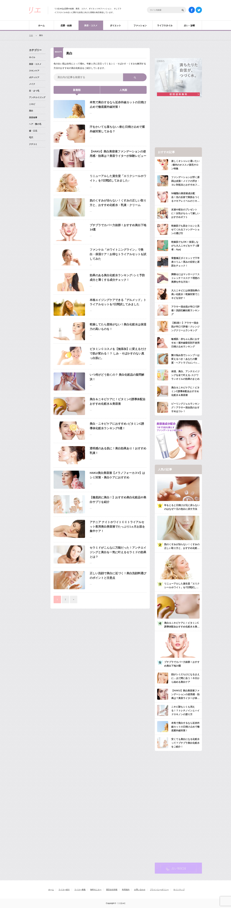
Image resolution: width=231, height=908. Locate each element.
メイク (32, 84)
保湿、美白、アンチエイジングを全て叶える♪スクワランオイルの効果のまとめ (185, 375)
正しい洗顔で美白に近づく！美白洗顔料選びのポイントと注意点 (118, 575)
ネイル (32, 57)
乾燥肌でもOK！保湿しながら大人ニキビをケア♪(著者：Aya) (185, 246)
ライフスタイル (165, 25)
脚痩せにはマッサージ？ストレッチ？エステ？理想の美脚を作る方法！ (185, 278)
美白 (31, 110)
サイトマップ (179, 890)
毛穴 (31, 137)
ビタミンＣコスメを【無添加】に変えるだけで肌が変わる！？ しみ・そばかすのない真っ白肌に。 (118, 353)
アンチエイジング (37, 97)
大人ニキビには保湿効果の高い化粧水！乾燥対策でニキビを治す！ (185, 294)
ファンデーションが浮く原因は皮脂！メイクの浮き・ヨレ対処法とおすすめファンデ (185, 181)
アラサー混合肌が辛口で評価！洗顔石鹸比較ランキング (185, 310)
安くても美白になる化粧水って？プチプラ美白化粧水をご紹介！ (185, 743)
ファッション (140, 25)
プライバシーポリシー (159, 890)
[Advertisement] (178, 122)
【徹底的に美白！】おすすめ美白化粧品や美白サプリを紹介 (118, 499)
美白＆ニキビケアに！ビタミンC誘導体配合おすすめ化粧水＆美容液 (118, 401)
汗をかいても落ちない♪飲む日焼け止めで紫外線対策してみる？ (117, 129)
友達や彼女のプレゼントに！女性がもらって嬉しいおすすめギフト (185, 213)
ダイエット (115, 25)
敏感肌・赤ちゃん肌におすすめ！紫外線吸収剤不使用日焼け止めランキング (185, 343)
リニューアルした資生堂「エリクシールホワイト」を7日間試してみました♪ (118, 178)
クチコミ (33, 144)
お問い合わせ (139, 890)
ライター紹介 (64, 890)
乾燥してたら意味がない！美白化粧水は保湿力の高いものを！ (118, 327)
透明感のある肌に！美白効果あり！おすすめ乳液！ (118, 450)
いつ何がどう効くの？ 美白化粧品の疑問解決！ (117, 377)
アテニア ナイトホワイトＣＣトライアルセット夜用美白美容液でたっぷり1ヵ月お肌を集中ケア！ (117, 526)
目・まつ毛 (34, 91)
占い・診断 (189, 25)
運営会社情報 (111, 890)
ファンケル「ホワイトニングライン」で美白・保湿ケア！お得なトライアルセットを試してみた (118, 254)
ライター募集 (80, 890)
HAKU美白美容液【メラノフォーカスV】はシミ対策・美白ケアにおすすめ (117, 475)
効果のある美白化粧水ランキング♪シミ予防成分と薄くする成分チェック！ (117, 277)
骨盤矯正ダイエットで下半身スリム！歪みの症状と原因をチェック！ (185, 262)
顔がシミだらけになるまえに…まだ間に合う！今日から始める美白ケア (185, 678)
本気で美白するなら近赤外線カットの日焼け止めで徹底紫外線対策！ (118, 104)
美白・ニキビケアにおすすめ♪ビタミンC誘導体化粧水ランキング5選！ (117, 426)
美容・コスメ (90, 25)
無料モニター (96, 890)
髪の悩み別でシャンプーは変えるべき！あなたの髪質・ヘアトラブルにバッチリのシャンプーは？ (185, 359)
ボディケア (34, 77)
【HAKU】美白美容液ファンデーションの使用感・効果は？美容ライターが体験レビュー (118, 154)
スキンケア (34, 70)
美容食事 (33, 117)
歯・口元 (33, 131)
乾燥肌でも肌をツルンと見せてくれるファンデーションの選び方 (185, 229)
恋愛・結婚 (66, 25)
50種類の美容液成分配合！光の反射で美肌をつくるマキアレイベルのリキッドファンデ (185, 197)
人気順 (123, 90)
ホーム (41, 25)
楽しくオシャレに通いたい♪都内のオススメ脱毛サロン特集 (185, 165)
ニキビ (32, 104)
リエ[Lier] (121, 903)
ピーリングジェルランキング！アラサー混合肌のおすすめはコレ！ (185, 407)
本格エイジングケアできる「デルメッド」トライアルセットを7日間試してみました (118, 302)
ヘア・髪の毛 (35, 124)
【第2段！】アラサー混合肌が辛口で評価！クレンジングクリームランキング (185, 326)
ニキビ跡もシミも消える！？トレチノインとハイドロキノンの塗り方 (185, 710)
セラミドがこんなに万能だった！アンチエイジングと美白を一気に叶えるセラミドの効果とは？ (118, 552)
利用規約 (125, 890)
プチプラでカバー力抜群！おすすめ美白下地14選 (118, 227)
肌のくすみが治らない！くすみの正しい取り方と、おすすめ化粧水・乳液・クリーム (118, 203)
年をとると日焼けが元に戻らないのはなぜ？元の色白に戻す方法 (182, 507)
